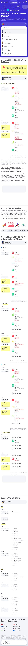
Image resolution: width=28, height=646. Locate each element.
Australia (5, 626)
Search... (14, 2)
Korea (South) (18, 628)
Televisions (18, 8)
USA (4, 624)
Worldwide (17, 626)
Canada (17, 624)
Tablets (12, 8)
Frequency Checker (10, 10)
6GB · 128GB (5, 88)
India (4, 630)
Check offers (6, 231)
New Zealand (18, 630)
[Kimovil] (4, 2)
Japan (4, 628)
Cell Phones (4, 8)
